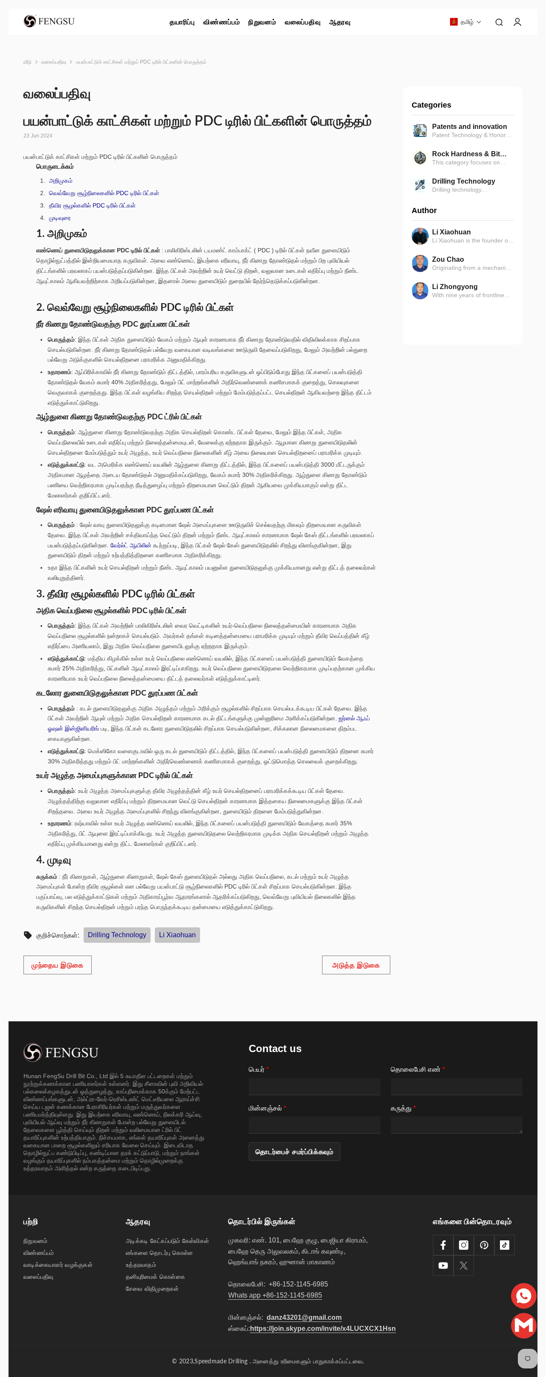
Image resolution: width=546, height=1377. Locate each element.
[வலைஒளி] (443, 1265)
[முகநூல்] (443, 1245)
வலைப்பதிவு (53, 62)
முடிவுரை (60, 217)
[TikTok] (504, 1245)
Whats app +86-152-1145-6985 (275, 1295)
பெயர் (259, 1069)
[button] (466, 22)
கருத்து (403, 1108)
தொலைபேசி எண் (418, 1069)
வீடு (27, 62)
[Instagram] (463, 1245)
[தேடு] (499, 22)
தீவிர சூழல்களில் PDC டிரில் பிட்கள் (92, 205)
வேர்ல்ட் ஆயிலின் (130, 545)
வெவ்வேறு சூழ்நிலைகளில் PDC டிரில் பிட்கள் (104, 193)
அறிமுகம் (61, 180)
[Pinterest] (484, 1245)
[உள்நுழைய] (517, 22)
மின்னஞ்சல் (267, 1108)
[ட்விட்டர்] (463, 1265)
